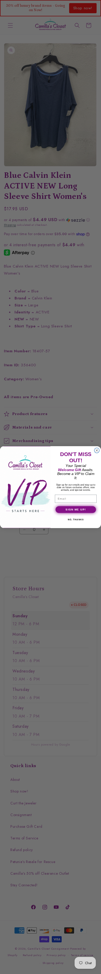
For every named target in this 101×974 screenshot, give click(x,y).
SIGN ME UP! (76, 509)
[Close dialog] (96, 450)
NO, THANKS (76, 519)
